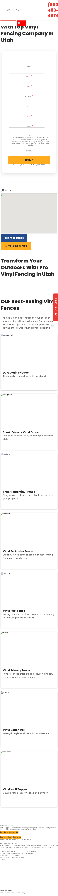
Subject (30, 853)
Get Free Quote (14, 238)
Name (29, 66)
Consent (29, 135)
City (29, 106)
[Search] (21, 23)
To (28, 850)
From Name (31, 852)
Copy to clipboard (6, 837)
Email (29, 76)
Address (29, 96)
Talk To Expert (17, 246)
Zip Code (29, 126)
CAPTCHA (29, 151)
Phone (29, 86)
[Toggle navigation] (29, 23)
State (29, 116)
